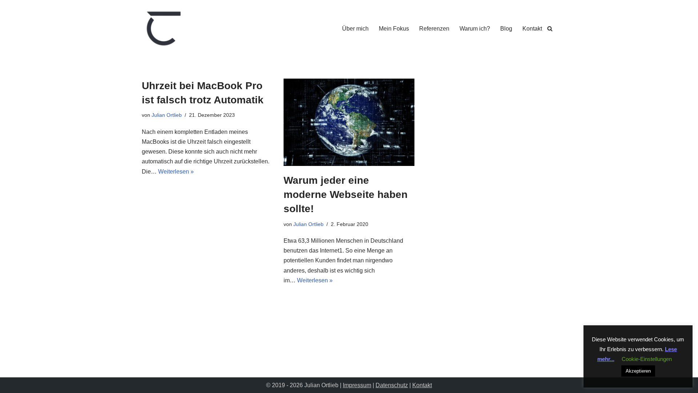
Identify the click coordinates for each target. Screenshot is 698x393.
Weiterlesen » (176, 171)
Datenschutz (392, 385)
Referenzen (434, 28)
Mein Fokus (394, 28)
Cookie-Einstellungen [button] (647, 359)
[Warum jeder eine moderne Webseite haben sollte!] (349, 122)
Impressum (357, 385)
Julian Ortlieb (167, 115)
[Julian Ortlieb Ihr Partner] (163, 28)
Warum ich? (475, 28)
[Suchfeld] (550, 28)
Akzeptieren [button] (638, 371)
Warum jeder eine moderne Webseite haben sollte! (346, 194)
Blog (506, 28)
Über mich (355, 28)
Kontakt (532, 28)
